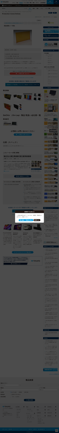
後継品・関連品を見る (26, 220)
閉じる (37, 220)
